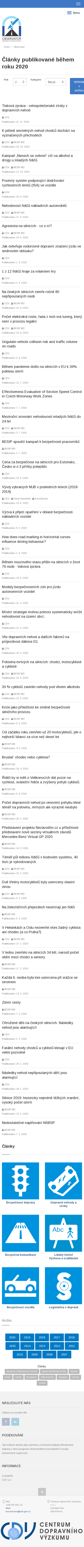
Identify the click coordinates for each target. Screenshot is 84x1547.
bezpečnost (31, 1377)
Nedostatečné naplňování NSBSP (28, 1123)
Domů (7, 47)
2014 (27, 1346)
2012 (57, 1346)
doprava (74, 1371)
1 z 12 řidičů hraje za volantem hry (29, 271)
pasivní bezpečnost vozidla (54, 1371)
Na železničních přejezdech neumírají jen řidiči (38, 907)
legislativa (63, 1377)
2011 (72, 1346)
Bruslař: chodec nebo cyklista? (26, 757)
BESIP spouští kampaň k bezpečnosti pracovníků (41, 442)
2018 (42, 1337)
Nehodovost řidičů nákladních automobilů (34, 206)
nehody (18, 1377)
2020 (12, 1337)
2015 (12, 1346)
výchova (75, 1377)
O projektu (7, 1475)
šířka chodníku (47, 1377)
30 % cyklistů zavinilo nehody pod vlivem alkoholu (41, 687)
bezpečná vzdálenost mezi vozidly (22, 1371)
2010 (20, 1354)
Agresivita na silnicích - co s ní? (27, 226)
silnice (8, 1377)
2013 (42, 1346)
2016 (72, 1337)
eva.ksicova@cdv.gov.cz (18, 1511)
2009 (34, 1354)
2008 (49, 1354)
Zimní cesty (11, 1002)
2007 (64, 1354)
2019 (27, 1337)
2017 (57, 1337)
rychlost (42, 1383)
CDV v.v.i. (7, 1480)
